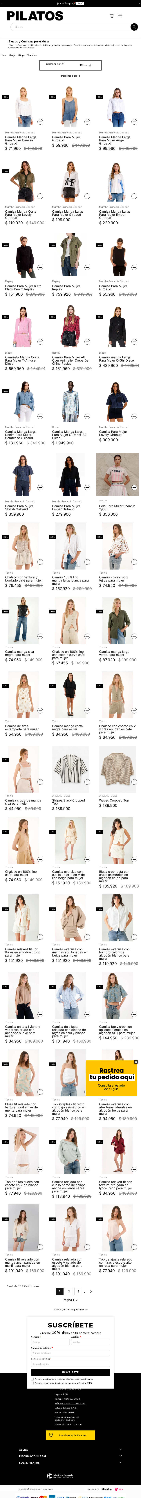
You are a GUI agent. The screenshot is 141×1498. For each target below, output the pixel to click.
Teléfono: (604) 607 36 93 (67, 1399)
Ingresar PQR (61, 1394)
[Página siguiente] (91, 1291)
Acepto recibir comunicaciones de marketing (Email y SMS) (63, 1383)
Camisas (32, 55)
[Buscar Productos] (134, 27)
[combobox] (74, 27)
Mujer (13, 55)
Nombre (36, 1337)
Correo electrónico (41, 1359)
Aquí (85, 3)
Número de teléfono (42, 1348)
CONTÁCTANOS (70, 1388)
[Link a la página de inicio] (4, 55)
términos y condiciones (81, 1379)
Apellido (76, 1337)
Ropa (22, 55)
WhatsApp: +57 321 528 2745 (70, 1403)
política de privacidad (54, 1379)
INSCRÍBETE (70, 1372)
